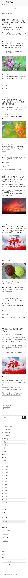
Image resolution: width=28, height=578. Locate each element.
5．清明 (4, 451)
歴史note (5, 537)
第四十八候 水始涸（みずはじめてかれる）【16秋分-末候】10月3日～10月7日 (13, 22)
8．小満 (4, 460)
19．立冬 (4, 493)
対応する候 (6, 408)
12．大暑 (4, 472)
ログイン (4, 554)
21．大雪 (4, 500)
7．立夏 (4, 457)
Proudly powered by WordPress (9, 574)
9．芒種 (4, 463)
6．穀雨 (4, 454)
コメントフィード (6, 561)
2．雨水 (4, 442)
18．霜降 (4, 490)
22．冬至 (4, 503)
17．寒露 (4, 487)
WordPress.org (6, 564)
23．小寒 (4, 506)
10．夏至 (4, 466)
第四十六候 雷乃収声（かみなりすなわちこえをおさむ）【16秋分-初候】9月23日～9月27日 (13, 179)
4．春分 (4, 448)
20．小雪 (4, 497)
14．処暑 (4, 478)
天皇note (5, 533)
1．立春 (4, 439)
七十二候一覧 (6, 407)
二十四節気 (5, 432)
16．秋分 (4, 484)
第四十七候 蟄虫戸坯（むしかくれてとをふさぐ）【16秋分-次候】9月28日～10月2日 (13, 102)
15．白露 (4, 481)
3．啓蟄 (4, 445)
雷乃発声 (6, 192)
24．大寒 (4, 509)
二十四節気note (8, 2)
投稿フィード (5, 558)
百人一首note (6, 530)
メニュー (15, 8)
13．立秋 (4, 475)
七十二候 (4, 435)
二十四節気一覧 (7, 405)
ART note (5, 541)
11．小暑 (4, 469)
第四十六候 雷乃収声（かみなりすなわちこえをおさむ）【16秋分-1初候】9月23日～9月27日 (14, 382)
